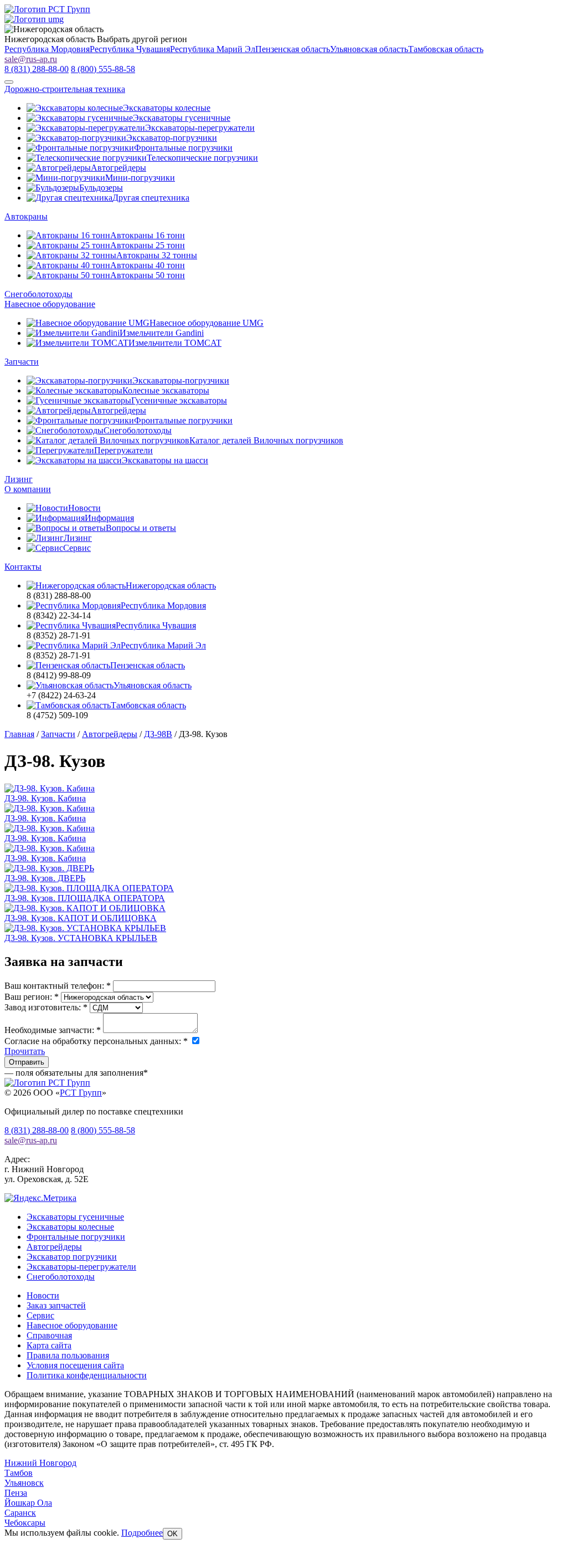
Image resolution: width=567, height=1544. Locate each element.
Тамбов (18, 1472)
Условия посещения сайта (75, 1365)
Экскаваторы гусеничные (75, 1216)
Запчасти (21, 361)
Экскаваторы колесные (70, 1226)
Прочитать (24, 1051)
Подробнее (142, 1532)
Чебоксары (24, 1522)
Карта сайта (49, 1345)
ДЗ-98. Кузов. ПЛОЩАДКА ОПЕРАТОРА (84, 898)
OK (172, 1534)
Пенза (15, 1492)
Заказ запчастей (56, 1305)
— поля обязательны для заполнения (76, 1072)
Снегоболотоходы (38, 294)
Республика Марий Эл (212, 49)
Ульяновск (24, 1482)
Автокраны (26, 216)
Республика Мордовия (47, 49)
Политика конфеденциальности (87, 1375)
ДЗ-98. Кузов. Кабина (45, 798)
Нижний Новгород (40, 1463)
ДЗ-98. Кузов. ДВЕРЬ (44, 878)
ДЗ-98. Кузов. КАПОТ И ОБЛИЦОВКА (80, 918)
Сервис (40, 1315)
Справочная (49, 1335)
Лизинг (18, 479)
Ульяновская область (369, 49)
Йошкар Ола (28, 1502)
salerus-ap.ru (30, 59)
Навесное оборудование (49, 304)
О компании (27, 489)
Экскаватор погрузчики (72, 1256)
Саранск (20, 1512)
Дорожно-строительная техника (64, 89)
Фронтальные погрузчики (76, 1236)
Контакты (23, 566)
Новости (43, 1295)
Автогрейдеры (54, 1246)
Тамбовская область (445, 49)
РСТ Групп (81, 1092)
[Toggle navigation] (8, 82)
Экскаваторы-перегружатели (81, 1266)
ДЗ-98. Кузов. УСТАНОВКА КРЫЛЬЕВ (80, 938)
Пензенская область (292, 49)
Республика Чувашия (130, 49)
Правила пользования (68, 1355)
